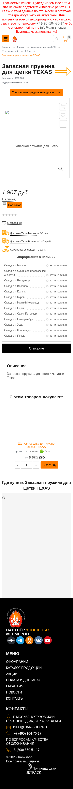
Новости (14, 692)
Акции (11, 674)
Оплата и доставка (23, 680)
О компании (17, 661)
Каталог (21, 47)
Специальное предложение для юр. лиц (36, 92)
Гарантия (15, 686)
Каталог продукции (24, 668)
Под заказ (14, 205)
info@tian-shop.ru (53, 27)
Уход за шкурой (10, 51)
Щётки (28, 51)
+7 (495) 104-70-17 (50, 23)
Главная (6, 47)
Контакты (15, 698)
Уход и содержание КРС (43, 47)
